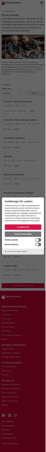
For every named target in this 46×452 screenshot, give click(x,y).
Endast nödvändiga (23, 234)
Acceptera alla (23, 227)
